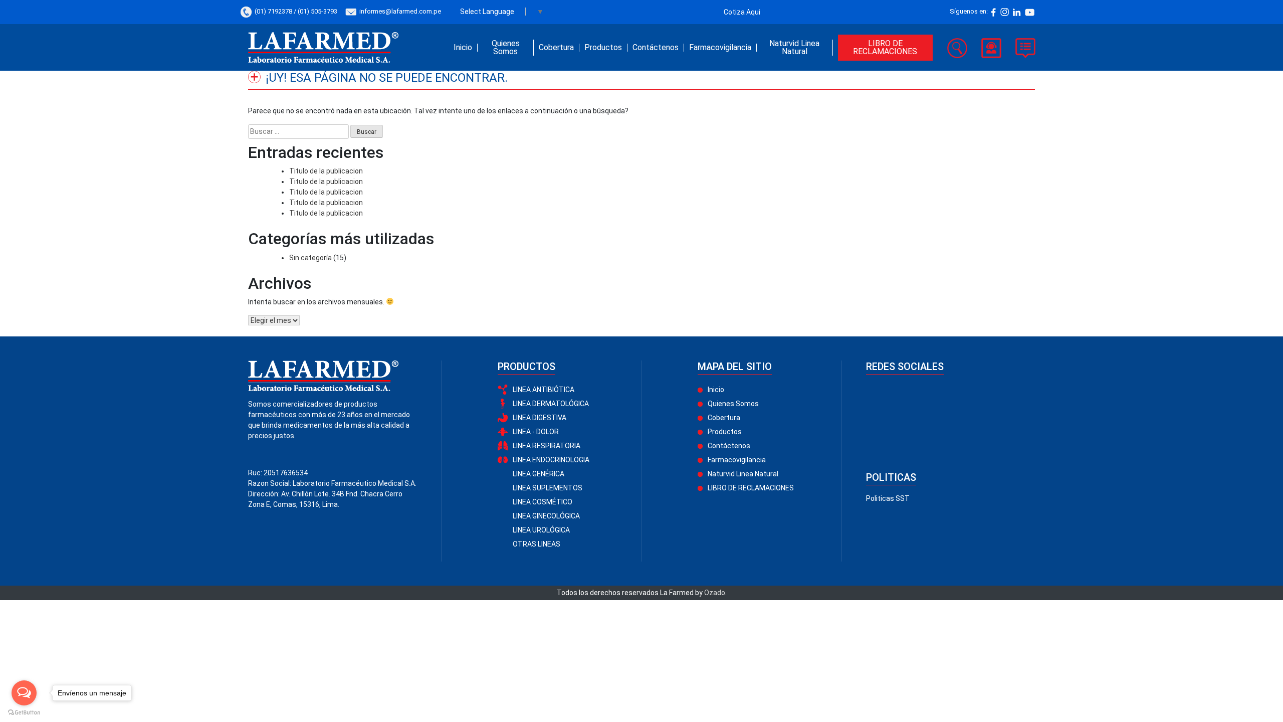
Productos (603, 48)
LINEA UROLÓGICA (541, 530)
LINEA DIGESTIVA (539, 418)
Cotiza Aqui (742, 12)
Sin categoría (310, 258)
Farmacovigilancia (720, 48)
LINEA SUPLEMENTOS (547, 488)
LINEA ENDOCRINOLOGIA (551, 460)
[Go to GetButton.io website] (24, 712)
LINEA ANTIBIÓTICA (543, 390)
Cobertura (556, 48)
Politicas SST (888, 498)
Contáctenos (655, 48)
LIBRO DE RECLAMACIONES (885, 47)
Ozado (714, 593)
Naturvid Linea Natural (794, 48)
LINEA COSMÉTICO (542, 502)
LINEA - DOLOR (536, 432)
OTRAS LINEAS (536, 544)
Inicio (463, 48)
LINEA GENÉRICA (538, 474)
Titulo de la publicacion (326, 171)
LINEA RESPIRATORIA (546, 446)
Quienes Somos (506, 48)
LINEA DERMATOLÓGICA (551, 404)
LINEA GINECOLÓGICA (546, 516)
